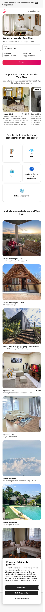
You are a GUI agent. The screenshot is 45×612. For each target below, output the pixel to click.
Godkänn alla (21, 587)
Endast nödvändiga (21, 593)
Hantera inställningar (22, 598)
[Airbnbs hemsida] (4, 11)
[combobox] (21, 48)
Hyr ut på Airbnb (33, 11)
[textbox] (12, 56)
